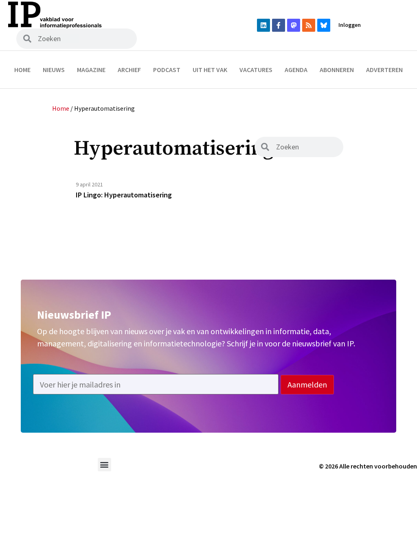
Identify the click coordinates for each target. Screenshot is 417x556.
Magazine (91, 70)
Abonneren (337, 70)
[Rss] (308, 25)
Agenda (296, 70)
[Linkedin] (263, 25)
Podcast (166, 70)
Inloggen (349, 24)
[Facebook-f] (278, 25)
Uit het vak (210, 70)
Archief (129, 70)
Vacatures (255, 70)
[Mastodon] (293, 25)
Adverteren (384, 70)
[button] (104, 464)
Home (22, 70)
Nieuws (54, 70)
